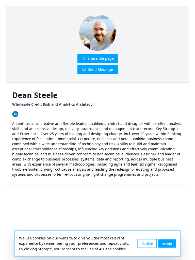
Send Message (100, 69)
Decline (147, 243)
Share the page (101, 58)
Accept (167, 243)
